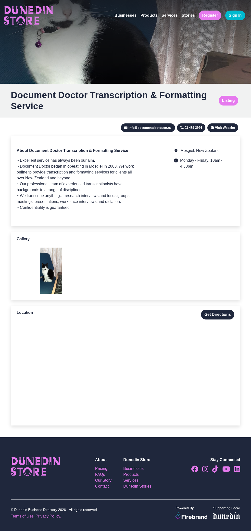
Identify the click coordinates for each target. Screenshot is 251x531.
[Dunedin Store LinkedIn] (235, 470)
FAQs (100, 474)
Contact (102, 486)
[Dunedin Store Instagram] (203, 470)
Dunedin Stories (137, 486)
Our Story (103, 480)
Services (170, 15)
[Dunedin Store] (28, 15)
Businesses (125, 15)
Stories (188, 15)
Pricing (101, 468)
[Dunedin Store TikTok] (213, 470)
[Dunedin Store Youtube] (224, 470)
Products (149, 15)
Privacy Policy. (48, 516)
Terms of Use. (23, 516)
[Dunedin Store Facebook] (192, 470)
